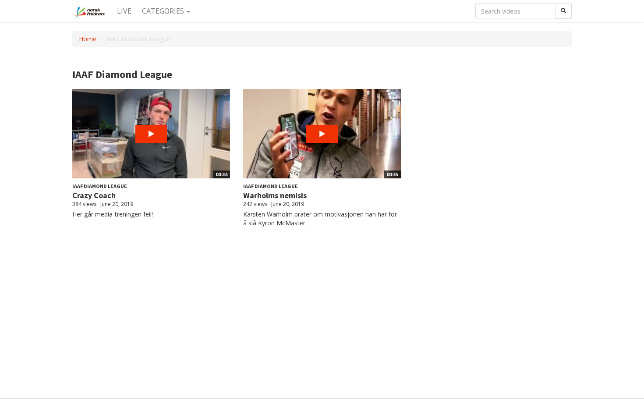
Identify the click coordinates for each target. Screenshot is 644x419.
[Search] (563, 11)
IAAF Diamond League (99, 186)
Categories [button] (164, 11)
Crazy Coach (94, 195)
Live (124, 11)
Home (87, 39)
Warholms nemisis (275, 195)
